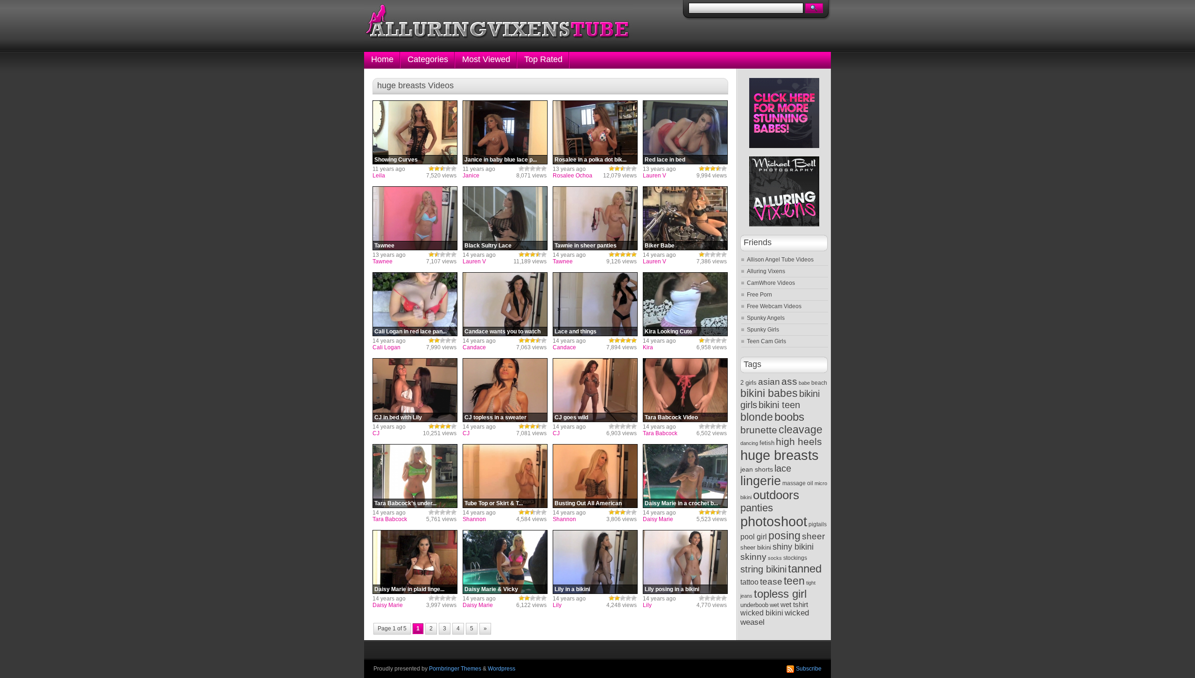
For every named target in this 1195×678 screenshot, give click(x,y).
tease (771, 581)
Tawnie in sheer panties (586, 245)
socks (775, 558)
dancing (749, 443)
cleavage (800, 430)
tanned (805, 568)
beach (819, 383)
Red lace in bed (665, 159)
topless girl (780, 593)
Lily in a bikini (572, 589)
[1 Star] (431, 168)
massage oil (797, 483)
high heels (799, 441)
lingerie (760, 481)
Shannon (474, 519)
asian (769, 382)
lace (782, 468)
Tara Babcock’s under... (405, 503)
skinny (753, 557)
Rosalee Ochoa (572, 175)
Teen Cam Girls (766, 341)
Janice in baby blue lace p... (500, 159)
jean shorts (756, 469)
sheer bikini (755, 547)
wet (774, 604)
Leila (379, 175)
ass (789, 381)
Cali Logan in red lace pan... (410, 331)
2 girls (748, 382)
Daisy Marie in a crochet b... (681, 503)
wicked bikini (761, 612)
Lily (557, 605)
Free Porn (759, 294)
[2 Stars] (437, 168)
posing (784, 536)
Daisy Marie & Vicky (491, 589)
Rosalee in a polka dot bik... (590, 159)
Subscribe (809, 668)
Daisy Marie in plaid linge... (409, 589)
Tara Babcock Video (671, 417)
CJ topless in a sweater (495, 417)
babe (804, 383)
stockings (795, 558)
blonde (756, 417)
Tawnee (384, 245)
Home (382, 59)
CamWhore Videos (771, 283)
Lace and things (576, 331)
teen (794, 581)
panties (756, 508)
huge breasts (779, 455)
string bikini (763, 569)
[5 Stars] (454, 168)
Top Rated (543, 59)
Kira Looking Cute (668, 331)
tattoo (749, 582)
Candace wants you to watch (502, 331)
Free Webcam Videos (774, 306)
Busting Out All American (588, 503)
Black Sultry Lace (488, 245)
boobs (789, 416)
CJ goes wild (571, 417)
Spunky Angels (766, 318)
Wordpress (501, 668)
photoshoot (773, 521)
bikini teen (779, 405)
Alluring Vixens (766, 271)
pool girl (753, 537)
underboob (754, 604)
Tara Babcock (660, 433)
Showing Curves (396, 159)
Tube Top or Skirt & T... (493, 503)
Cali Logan (387, 347)
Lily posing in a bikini (672, 589)
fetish (766, 442)
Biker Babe (660, 245)
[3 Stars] (442, 168)
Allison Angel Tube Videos (780, 259)
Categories (428, 59)
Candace (474, 347)
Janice (471, 175)
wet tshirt (794, 604)
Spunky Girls (763, 329)
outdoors (776, 494)
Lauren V (654, 175)
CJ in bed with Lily (398, 417)
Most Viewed (486, 59)
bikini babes (769, 393)
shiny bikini (793, 546)
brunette (758, 429)
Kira (648, 347)
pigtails (817, 524)
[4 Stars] (448, 168)
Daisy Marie (658, 519)
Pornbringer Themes (455, 668)
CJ (376, 433)
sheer (813, 536)
